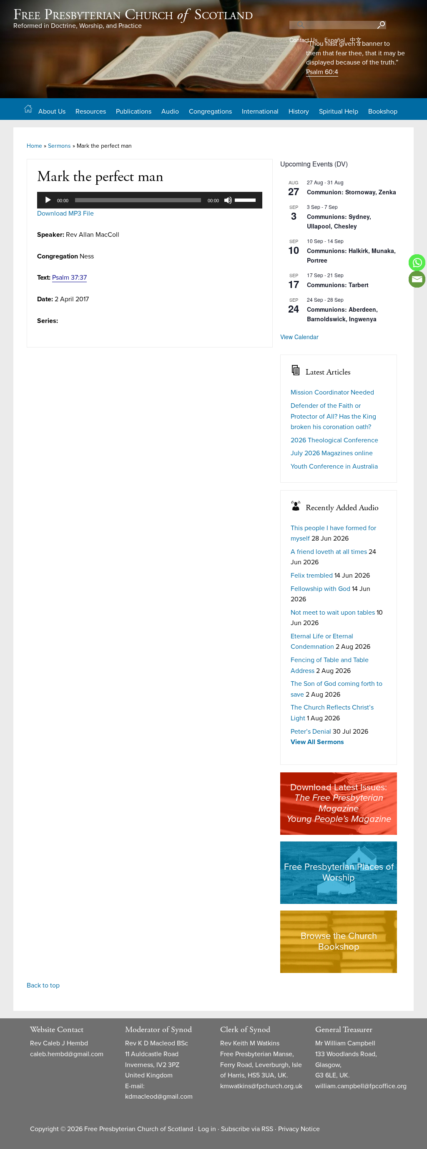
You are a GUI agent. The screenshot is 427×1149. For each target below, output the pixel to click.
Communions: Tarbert (338, 284)
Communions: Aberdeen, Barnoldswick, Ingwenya (342, 314)
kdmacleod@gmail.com (159, 1096)
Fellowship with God (320, 589)
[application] (149, 200)
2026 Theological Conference (334, 440)
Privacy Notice (299, 1129)
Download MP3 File (65, 213)
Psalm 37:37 (69, 277)
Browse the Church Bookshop (339, 941)
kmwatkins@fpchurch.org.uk (261, 1086)
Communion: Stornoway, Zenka (351, 192)
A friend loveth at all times (329, 552)
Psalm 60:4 (322, 72)
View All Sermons (317, 742)
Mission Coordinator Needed (332, 392)
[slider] (246, 199)
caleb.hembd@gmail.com (66, 1054)
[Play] (48, 200)
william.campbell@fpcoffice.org (361, 1086)
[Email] (417, 279)
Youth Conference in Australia (334, 466)
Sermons (59, 145)
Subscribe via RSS (247, 1129)
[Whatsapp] (417, 262)
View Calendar (299, 337)
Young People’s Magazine (338, 819)
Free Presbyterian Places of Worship (339, 872)
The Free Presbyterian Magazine (338, 803)
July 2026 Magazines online (332, 453)
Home (34, 145)
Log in (207, 1129)
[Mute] (228, 200)
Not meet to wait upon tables (333, 612)
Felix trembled (312, 575)
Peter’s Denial (311, 731)
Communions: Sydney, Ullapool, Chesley (339, 221)
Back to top (43, 985)
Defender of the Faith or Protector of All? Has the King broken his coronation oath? (333, 416)
